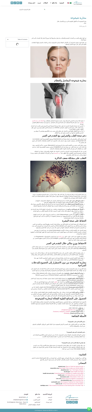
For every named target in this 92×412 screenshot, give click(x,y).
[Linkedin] (12, 3)
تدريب (39, 3)
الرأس (38, 397)
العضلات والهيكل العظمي (34, 404)
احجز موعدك (31, 3)
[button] (7, 39)
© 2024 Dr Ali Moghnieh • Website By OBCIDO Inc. (45, 410)
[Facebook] (18, 3)
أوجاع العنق (37, 402)
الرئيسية (62, 3)
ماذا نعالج (54, 3)
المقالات (45, 3)
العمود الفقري (36, 399)
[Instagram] (20, 3)
